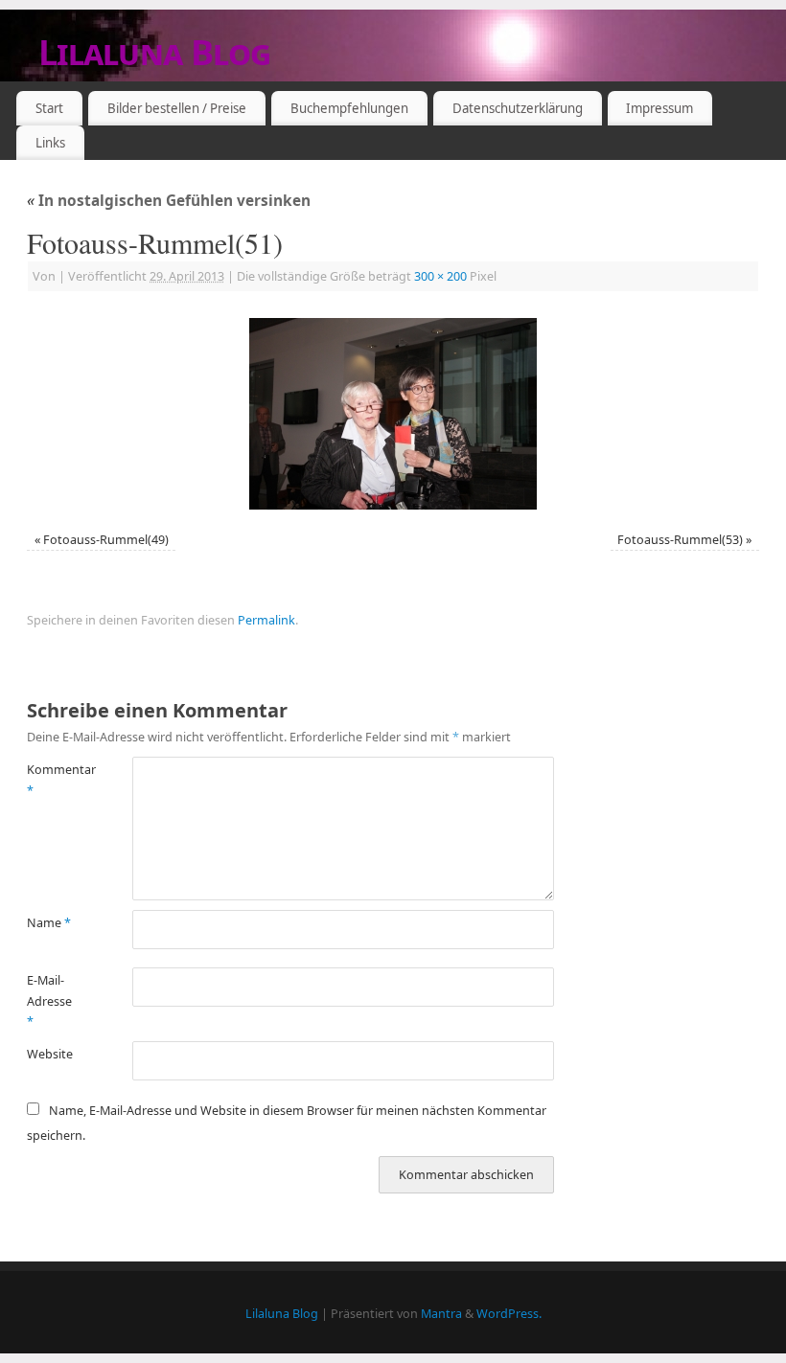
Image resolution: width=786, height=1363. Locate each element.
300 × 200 (440, 276)
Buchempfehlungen (349, 108)
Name (49, 923)
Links (50, 142)
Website (50, 1054)
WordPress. (509, 1314)
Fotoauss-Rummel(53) (680, 540)
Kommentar (53, 779)
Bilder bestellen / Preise (176, 108)
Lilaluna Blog (154, 52)
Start (49, 108)
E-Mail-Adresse (49, 1001)
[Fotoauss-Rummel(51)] (393, 414)
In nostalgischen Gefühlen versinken (169, 201)
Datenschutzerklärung (517, 108)
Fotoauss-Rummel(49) (106, 540)
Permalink (266, 620)
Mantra (441, 1314)
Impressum (659, 108)
